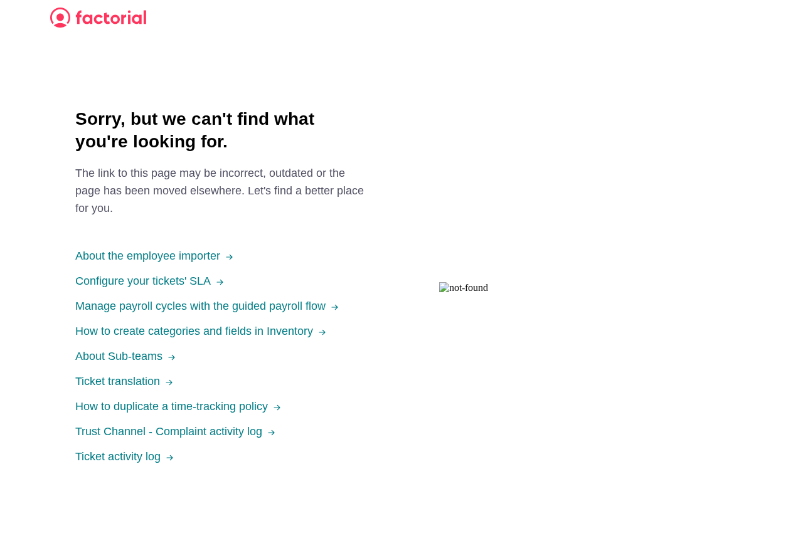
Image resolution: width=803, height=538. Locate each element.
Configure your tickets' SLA (143, 281)
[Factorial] (98, 18)
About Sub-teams (118, 356)
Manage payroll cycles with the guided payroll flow (200, 306)
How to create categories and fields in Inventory (194, 331)
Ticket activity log (118, 456)
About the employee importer (147, 256)
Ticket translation (117, 381)
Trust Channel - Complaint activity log (168, 431)
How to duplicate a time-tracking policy (171, 406)
